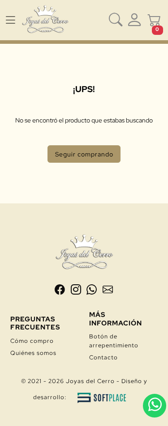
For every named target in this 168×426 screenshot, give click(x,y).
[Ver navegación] (10, 20)
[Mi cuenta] (134, 20)
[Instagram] (77, 291)
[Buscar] (115, 20)
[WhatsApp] (92, 291)
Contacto (103, 357)
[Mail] (108, 291)
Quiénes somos (33, 353)
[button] (154, 20)
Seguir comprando (84, 154)
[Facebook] (61, 291)
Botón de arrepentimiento (113, 341)
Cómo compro (32, 341)
